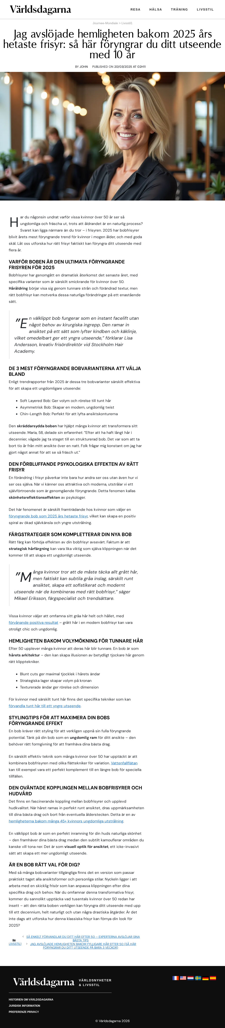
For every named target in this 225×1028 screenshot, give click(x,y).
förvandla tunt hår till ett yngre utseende (45, 705)
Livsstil (205, 9)
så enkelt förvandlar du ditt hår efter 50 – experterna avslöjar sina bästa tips (83, 938)
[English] (183, 980)
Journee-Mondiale (105, 23)
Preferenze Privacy (24, 1011)
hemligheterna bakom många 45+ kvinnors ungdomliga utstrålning (66, 821)
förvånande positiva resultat (33, 622)
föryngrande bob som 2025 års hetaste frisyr (48, 516)
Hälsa (155, 9)
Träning (179, 9)
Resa (136, 9)
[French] (175, 980)
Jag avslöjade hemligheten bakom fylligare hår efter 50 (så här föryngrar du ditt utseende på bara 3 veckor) (83, 945)
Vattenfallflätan (124, 763)
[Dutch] (190, 980)
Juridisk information (24, 1005)
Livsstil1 (127, 23)
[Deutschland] (205, 980)
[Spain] (213, 980)
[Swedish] (198, 980)
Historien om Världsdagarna (31, 999)
